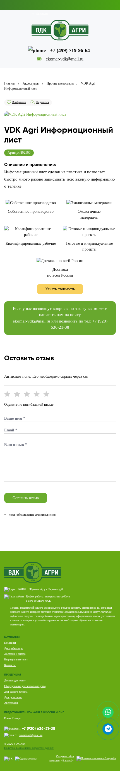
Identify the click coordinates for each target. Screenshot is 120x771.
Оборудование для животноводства (24, 686)
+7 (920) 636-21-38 (38, 729)
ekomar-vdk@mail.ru (31, 321)
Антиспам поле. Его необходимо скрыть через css (46, 376)
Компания (10, 642)
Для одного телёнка (15, 691)
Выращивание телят (16, 659)
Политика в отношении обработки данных (29, 747)
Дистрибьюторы (13, 648)
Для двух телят (13, 697)
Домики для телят (14, 680)
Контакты (10, 665)
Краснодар (42, 13)
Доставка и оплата (14, 653)
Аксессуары (11, 702)
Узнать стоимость (60, 289)
